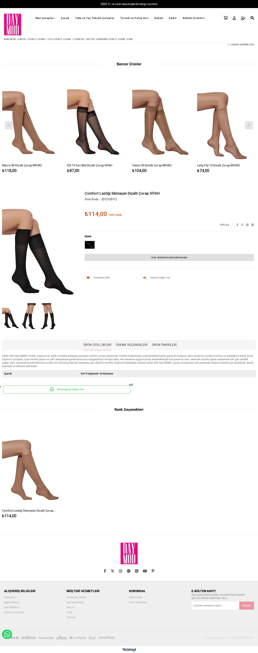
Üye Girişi (234, 18)
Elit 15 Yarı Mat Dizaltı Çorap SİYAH (89, 165)
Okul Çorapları (45, 18)
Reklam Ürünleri (194, 18)
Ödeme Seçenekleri (131, 345)
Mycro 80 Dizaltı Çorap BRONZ (22, 165)
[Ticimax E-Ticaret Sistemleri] (129, 650)
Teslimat (71, 617)
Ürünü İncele (45, 124)
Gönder (246, 605)
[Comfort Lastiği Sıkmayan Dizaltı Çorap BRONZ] (31, 465)
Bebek (158, 18)
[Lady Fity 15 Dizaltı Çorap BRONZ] (226, 119)
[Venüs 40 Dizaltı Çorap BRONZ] (161, 119)
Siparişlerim (10, 597)
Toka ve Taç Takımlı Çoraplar (94, 18)
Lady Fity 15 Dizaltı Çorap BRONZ (218, 165)
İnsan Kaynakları (138, 602)
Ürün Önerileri (164, 345)
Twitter (242, 225)
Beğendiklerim (11, 602)
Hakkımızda (135, 597)
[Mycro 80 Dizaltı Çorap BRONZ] (31, 119)
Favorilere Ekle (31, 470)
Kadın (173, 18)
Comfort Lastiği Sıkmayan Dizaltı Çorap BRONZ (29, 510)
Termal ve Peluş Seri (134, 18)
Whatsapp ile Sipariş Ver (70, 389)
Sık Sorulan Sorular (76, 597)
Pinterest (247, 225)
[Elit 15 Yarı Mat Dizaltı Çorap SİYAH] (96, 119)
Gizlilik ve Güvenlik (14, 612)
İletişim (70, 607)
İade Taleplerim (12, 607)
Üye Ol (243, 18)
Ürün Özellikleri (97, 345)
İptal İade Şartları (75, 602)
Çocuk (65, 18)
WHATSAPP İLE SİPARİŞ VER (7, 634)
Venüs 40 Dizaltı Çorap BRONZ (152, 165)
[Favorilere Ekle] (31, 124)
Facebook (237, 225)
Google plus (252, 225)
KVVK (70, 612)
